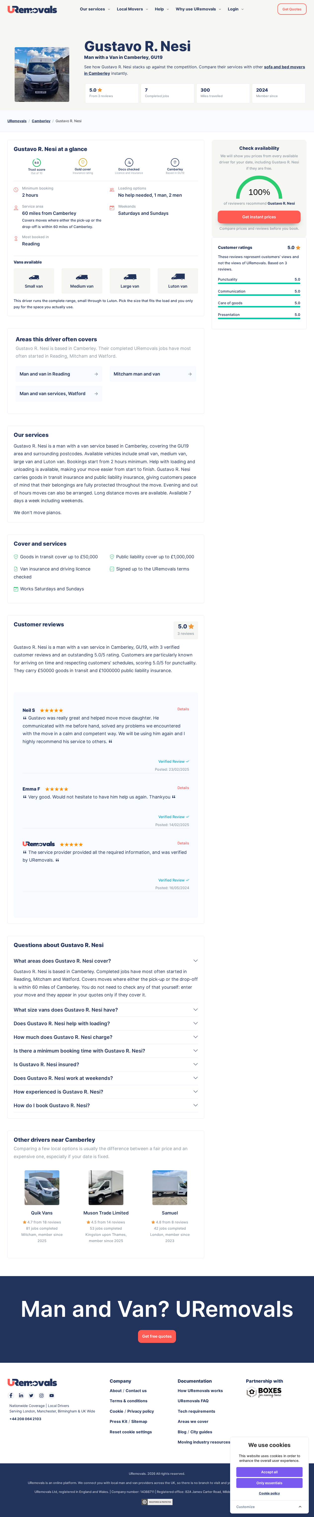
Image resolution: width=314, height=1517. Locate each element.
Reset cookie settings (131, 1431)
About (116, 1390)
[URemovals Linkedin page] (21, 1395)
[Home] (32, 9)
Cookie (116, 1411)
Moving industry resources (204, 1442)
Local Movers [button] (130, 8)
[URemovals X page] (31, 1395)
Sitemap (139, 1421)
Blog (182, 1431)
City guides (201, 1431)
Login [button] (233, 8)
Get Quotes (292, 9)
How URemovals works (200, 1390)
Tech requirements (196, 1411)
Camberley (41, 121)
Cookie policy (269, 1493)
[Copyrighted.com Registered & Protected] (157, 1501)
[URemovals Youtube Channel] (51, 1395)
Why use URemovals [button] (196, 8)
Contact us (136, 1390)
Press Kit (118, 1421)
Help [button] (159, 8)
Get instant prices (259, 216)
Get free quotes (157, 1336)
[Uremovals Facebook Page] (10, 1395)
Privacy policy (140, 1411)
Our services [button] (92, 8)
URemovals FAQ (193, 1400)
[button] (183, 708)
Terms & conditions (128, 1400)
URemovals (17, 121)
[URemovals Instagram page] (41, 1395)
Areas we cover (193, 1421)
